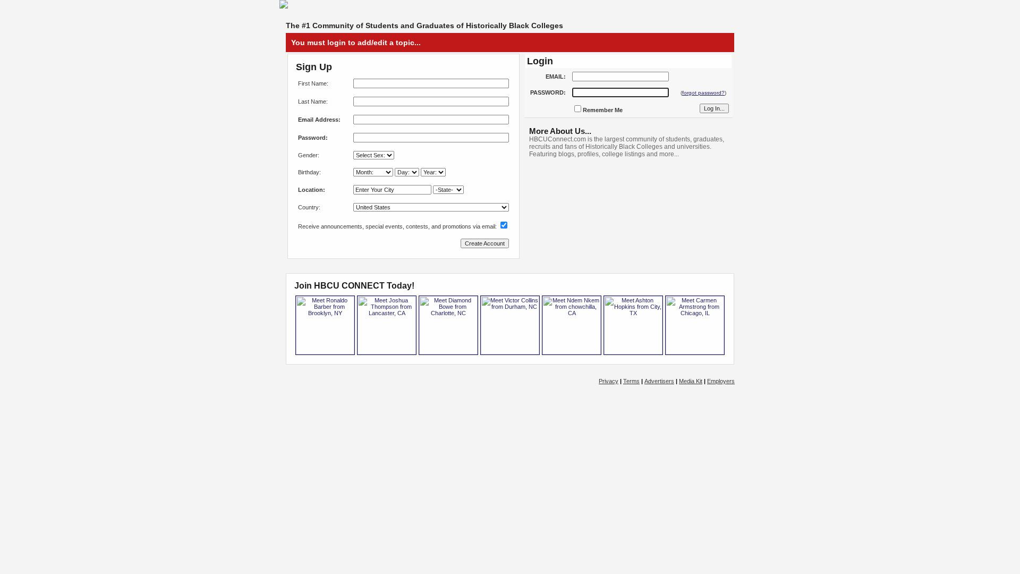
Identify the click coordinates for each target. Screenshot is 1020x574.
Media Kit (690, 381)
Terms (631, 381)
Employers (721, 381)
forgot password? (703, 93)
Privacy (608, 381)
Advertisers (659, 381)
